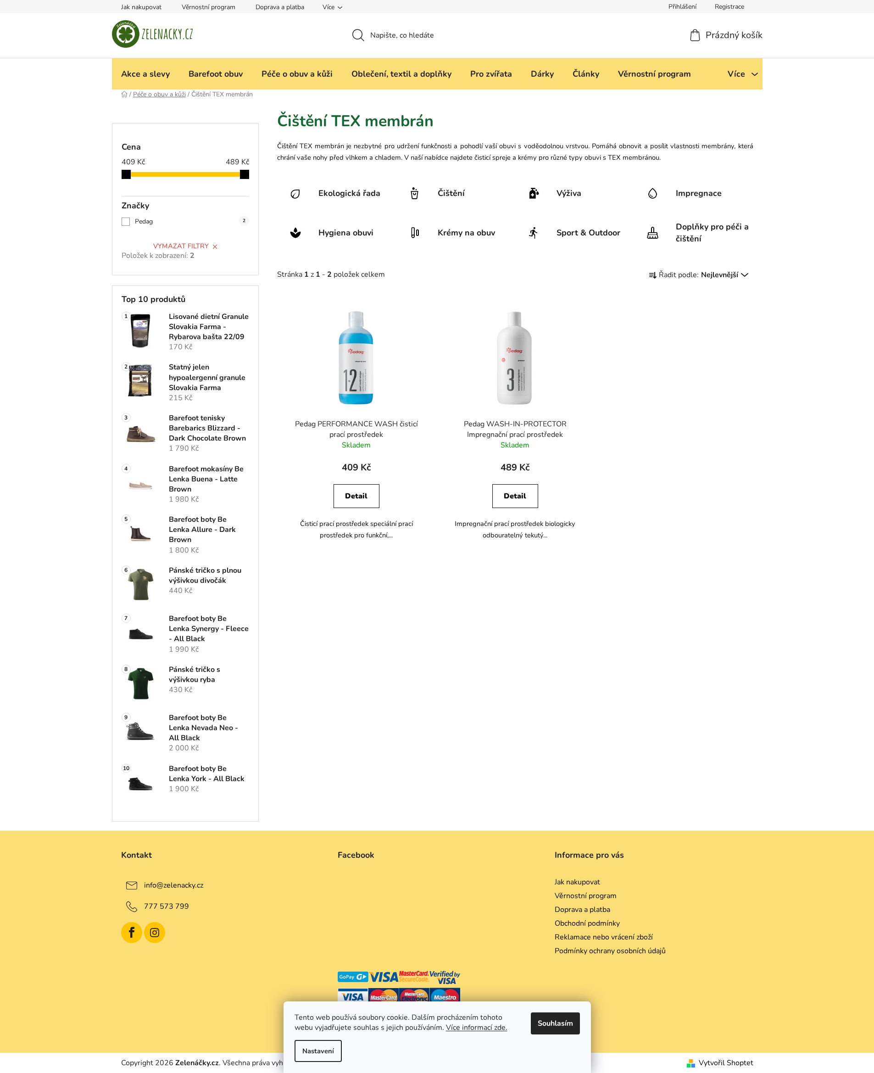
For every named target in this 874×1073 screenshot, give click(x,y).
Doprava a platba (280, 7)
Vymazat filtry (181, 246)
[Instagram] (154, 932)
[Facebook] (131, 932)
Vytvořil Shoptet (726, 1063)
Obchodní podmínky (587, 923)
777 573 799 (166, 906)
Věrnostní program (208, 7)
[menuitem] (145, 73)
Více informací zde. (476, 1028)
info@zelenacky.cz (173, 885)
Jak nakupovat (141, 7)
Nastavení (318, 1051)
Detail (356, 496)
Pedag (190, 221)
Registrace (729, 6)
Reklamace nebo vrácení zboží (604, 937)
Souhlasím (555, 1023)
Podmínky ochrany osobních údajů (610, 951)
